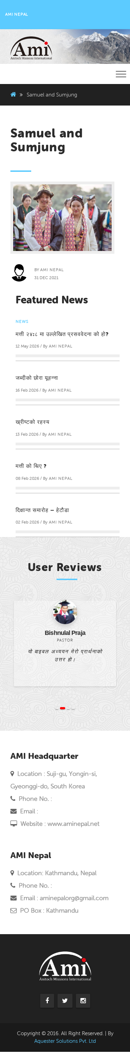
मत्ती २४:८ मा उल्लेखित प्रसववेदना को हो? (62, 334)
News (22, 321)
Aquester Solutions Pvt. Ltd (65, 1041)
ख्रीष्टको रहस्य (33, 422)
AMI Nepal (52, 269)
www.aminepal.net (73, 823)
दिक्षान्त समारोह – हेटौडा (42, 510)
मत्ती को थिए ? (31, 466)
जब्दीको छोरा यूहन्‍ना (37, 378)
